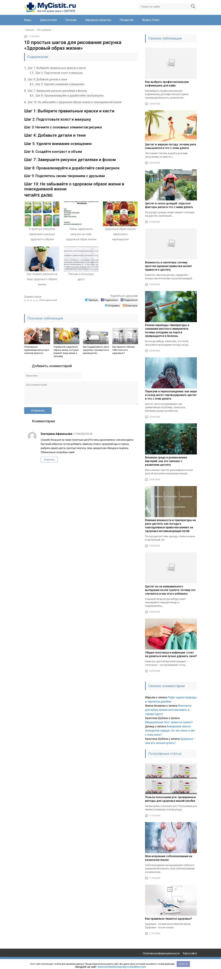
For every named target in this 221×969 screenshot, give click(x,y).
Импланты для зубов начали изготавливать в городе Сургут (168, 710)
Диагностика (48, 20)
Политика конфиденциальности (161, 953)
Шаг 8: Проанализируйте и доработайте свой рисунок (67, 95)
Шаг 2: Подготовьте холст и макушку (56, 72)
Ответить (49, 459)
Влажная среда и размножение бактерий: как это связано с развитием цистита (166, 461)
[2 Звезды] (28, 300)
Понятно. (183, 964)
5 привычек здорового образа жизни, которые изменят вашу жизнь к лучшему (66, 351)
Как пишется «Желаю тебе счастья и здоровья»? (123, 350)
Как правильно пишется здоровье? (168, 918)
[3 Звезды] (31, 300)
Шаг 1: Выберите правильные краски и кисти (55, 68)
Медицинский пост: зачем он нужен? (169, 722)
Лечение (70, 20)
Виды (27, 20)
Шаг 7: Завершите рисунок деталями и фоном (55, 90)
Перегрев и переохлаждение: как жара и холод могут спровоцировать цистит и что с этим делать (171, 395)
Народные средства (98, 20)
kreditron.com (138, 966)
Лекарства (126, 20)
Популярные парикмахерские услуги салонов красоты (36, 350)
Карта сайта (190, 953)
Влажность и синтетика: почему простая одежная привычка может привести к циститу (168, 266)
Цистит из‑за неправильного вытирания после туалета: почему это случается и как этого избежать (170, 590)
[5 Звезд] (37, 300)
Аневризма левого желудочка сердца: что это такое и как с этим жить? (170, 730)
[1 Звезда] (25, 300)
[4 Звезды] (34, 300)
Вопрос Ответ (151, 20)
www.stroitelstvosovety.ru (113, 966)
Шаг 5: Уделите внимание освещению (57, 84)
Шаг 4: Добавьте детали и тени (45, 79)
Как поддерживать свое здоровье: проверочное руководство (96, 350)
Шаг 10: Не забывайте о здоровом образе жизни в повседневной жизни (73, 102)
